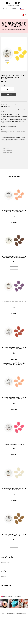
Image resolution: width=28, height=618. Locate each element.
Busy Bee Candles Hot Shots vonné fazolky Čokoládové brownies (14, 257)
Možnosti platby (5, 560)
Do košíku (9, 94)
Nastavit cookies (14, 615)
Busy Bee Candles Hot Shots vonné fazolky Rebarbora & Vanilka (14, 443)
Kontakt (4, 576)
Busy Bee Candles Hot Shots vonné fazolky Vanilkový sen (14, 211)
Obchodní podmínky (6, 565)
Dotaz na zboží (6, 148)
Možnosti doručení (6, 562)
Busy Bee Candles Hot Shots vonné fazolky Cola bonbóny (14, 348)
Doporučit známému (7, 150)
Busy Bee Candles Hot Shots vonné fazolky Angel (14, 489)
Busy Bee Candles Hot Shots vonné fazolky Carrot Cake (14, 535)
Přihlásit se (4, 588)
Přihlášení (15, 8)
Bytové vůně (4, 29)
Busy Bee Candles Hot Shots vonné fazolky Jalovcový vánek (14, 302)
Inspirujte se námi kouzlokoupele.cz (12, 596)
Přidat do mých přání (7, 152)
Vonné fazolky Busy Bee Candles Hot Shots (17, 29)
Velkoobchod (6, 8)
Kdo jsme (4, 573)
